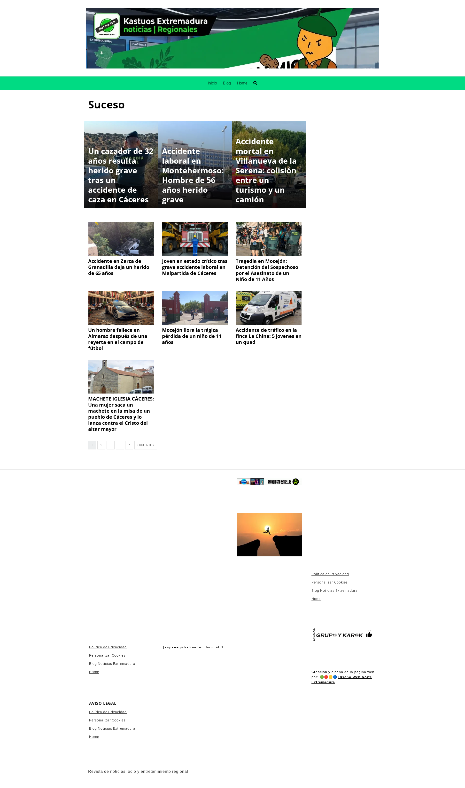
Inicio (212, 83)
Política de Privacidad (108, 647)
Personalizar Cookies (107, 655)
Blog (227, 83)
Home (242, 83)
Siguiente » (146, 445)
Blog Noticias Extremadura (112, 664)
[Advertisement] (121, 550)
